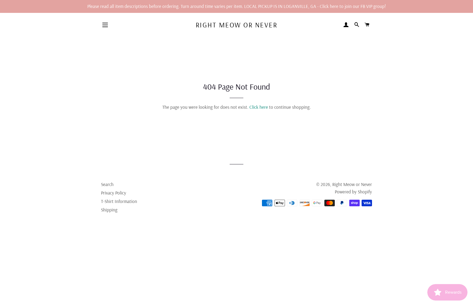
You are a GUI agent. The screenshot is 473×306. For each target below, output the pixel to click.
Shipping (109, 210)
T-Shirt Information (119, 201)
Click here (258, 107)
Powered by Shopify (353, 192)
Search (107, 184)
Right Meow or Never (237, 25)
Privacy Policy (113, 193)
